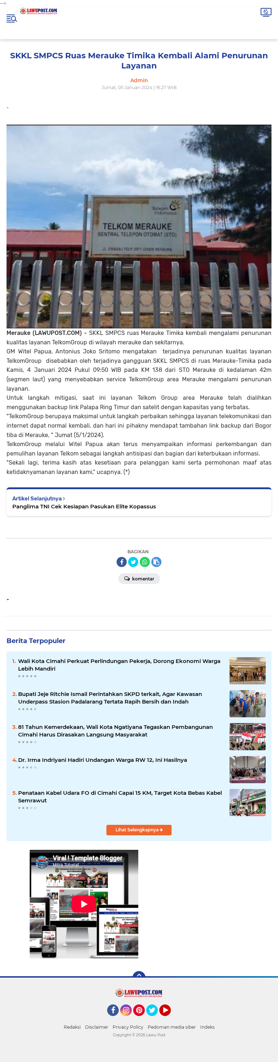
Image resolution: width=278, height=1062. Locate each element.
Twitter (155, 1019)
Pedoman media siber (172, 1027)
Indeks (207, 1027)
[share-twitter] (133, 562)
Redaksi (72, 1027)
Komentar (142, 579)
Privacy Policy (128, 1027)
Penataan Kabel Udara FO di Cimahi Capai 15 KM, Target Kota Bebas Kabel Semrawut (120, 796)
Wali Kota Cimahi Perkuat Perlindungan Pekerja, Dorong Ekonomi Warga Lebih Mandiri (119, 665)
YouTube (170, 1019)
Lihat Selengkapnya (137, 829)
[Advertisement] (194, 913)
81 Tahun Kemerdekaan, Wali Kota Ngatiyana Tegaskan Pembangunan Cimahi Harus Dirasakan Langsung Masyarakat (115, 730)
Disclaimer (96, 1027)
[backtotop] (139, 977)
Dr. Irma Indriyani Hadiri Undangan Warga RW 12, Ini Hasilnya (102, 759)
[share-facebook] (122, 562)
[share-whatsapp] (145, 562)
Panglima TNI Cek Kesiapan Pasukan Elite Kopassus (84, 506)
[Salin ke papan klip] (156, 562)
